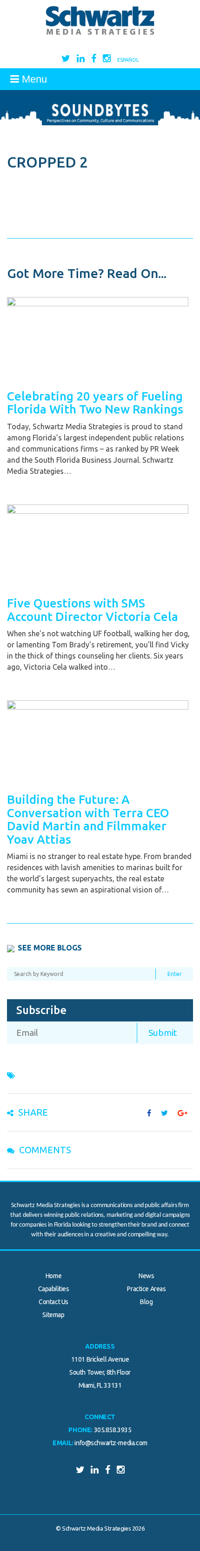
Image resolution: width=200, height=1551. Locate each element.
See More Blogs (50, 948)
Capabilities (53, 1288)
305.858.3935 (113, 1430)
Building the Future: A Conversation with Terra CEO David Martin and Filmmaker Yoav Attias (88, 819)
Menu (33, 79)
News (146, 1276)
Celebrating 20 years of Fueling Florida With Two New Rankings (95, 402)
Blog (146, 1301)
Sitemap (53, 1314)
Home (53, 1276)
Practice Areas (146, 1288)
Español (128, 60)
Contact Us (53, 1301)
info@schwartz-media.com (110, 1443)
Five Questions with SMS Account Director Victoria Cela (92, 609)
